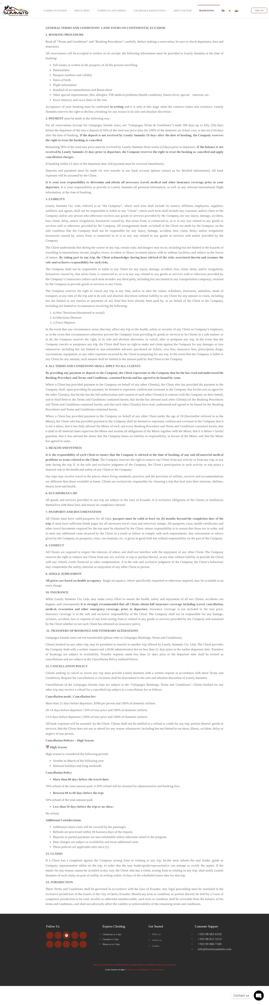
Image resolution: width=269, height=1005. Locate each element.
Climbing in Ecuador (55, 11)
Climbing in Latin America (111, 11)
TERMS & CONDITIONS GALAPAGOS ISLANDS (156, 965)
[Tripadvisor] (58, 935)
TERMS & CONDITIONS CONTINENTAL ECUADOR (114, 965)
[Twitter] (49, 944)
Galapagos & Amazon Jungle (150, 11)
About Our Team (182, 11)
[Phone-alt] (66, 944)
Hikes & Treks (81, 11)
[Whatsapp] (75, 944)
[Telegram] (83, 944)
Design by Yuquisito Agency (153, 970)
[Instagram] (83, 935)
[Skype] (58, 944)
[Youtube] (75, 935)
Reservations (206, 11)
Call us (259, 10)
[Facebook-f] (49, 935)
